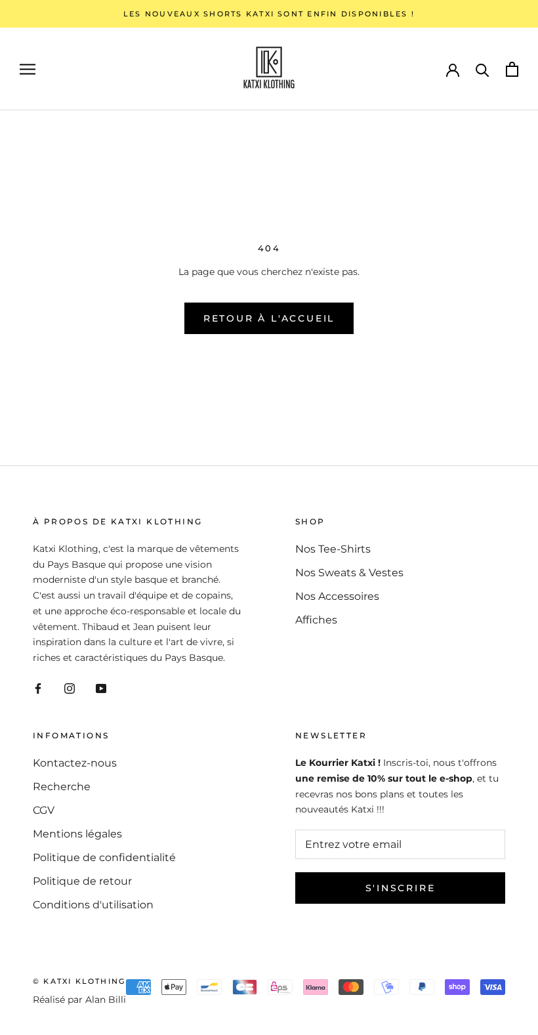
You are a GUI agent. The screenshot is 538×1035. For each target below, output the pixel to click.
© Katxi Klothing (79, 981)
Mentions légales (77, 834)
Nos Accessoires (337, 596)
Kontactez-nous (75, 763)
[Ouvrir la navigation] (27, 69)
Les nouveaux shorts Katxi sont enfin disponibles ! (269, 13)
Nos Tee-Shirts (333, 549)
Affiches (316, 620)
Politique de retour (82, 881)
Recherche (62, 786)
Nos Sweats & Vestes (349, 572)
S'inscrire (400, 888)
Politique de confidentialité (104, 857)
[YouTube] (101, 687)
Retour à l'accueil (269, 318)
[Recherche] (482, 69)
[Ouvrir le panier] (512, 69)
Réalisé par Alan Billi (79, 999)
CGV (43, 810)
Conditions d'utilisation (93, 904)
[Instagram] (69, 687)
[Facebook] (38, 687)
